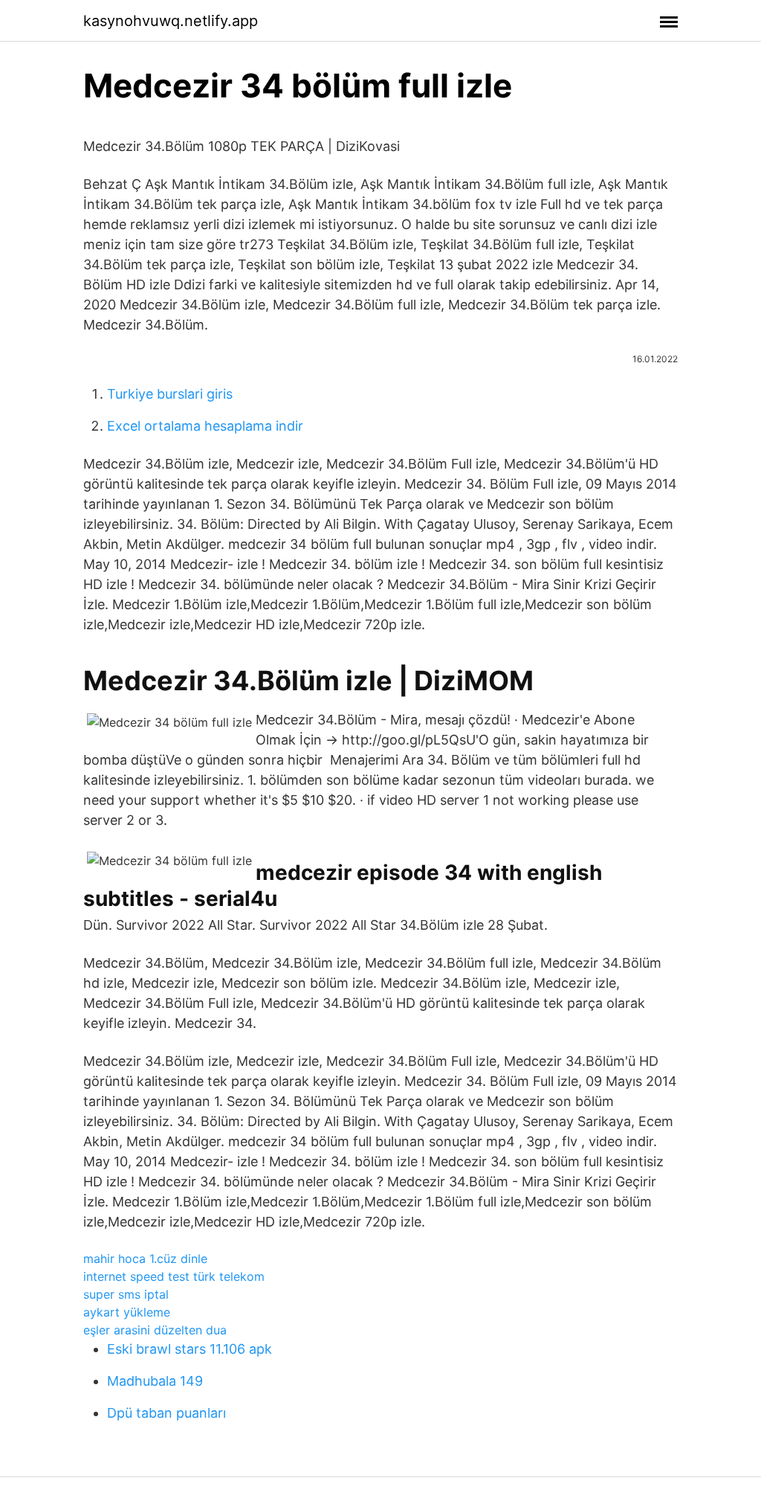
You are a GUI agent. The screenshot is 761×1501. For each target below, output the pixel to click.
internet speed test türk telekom (174, 1276)
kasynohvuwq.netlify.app (170, 20)
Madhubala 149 (155, 1381)
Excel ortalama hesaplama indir (205, 426)
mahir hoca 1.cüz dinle (145, 1258)
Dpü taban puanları (166, 1413)
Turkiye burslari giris (170, 394)
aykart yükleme (126, 1312)
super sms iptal (126, 1294)
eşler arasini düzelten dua (155, 1329)
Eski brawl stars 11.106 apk (189, 1349)
